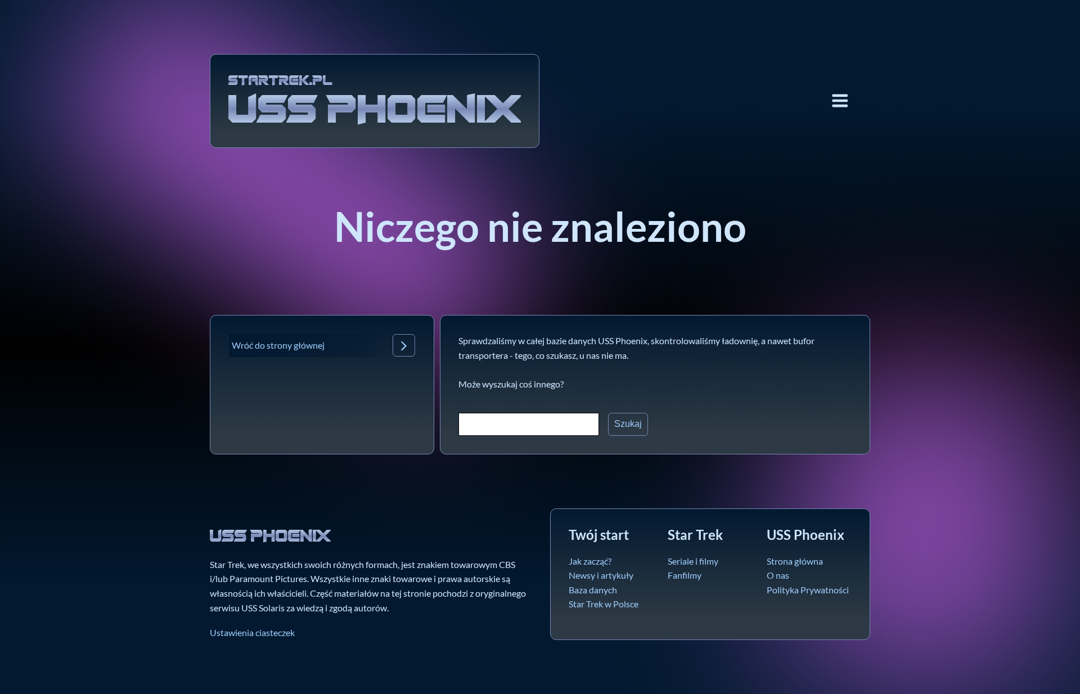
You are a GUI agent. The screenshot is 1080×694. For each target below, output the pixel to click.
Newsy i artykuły (601, 575)
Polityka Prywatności (808, 589)
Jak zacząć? (590, 561)
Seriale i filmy (693, 561)
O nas (778, 575)
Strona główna (795, 561)
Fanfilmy (684, 575)
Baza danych (593, 589)
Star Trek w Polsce (603, 603)
